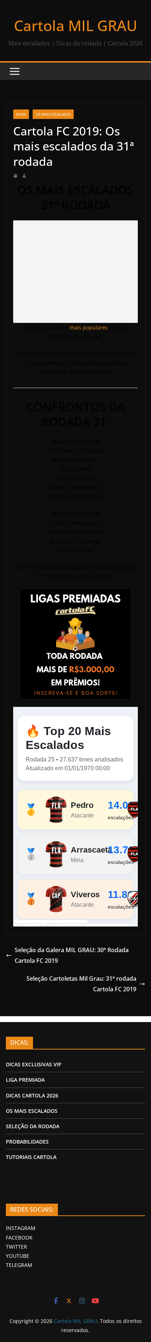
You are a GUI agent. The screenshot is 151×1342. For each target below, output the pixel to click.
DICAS (21, 114)
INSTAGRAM (21, 1227)
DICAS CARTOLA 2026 (32, 1095)
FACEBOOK (19, 1237)
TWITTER (16, 1246)
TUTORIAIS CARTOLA (31, 1156)
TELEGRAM (19, 1264)
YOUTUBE (17, 1255)
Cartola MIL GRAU (75, 25)
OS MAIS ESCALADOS (53, 114)
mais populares (89, 327)
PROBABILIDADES (27, 1141)
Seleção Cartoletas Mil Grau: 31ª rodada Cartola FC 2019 (81, 983)
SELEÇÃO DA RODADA (32, 1126)
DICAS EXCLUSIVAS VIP (34, 1064)
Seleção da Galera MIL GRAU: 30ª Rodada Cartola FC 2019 (72, 955)
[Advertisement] (75, 271)
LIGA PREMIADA (25, 1079)
